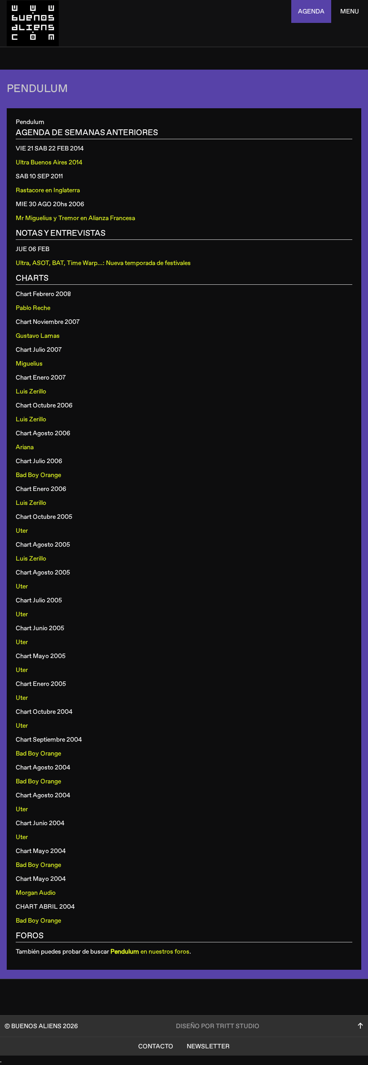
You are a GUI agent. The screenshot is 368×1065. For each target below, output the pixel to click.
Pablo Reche (33, 308)
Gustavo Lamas (38, 336)
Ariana (25, 447)
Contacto (155, 1046)
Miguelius (29, 363)
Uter (22, 531)
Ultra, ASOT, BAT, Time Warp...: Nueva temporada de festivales (103, 263)
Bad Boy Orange (38, 475)
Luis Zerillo (31, 391)
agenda (311, 11)
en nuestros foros (149, 951)
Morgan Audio (36, 893)
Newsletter (208, 1046)
